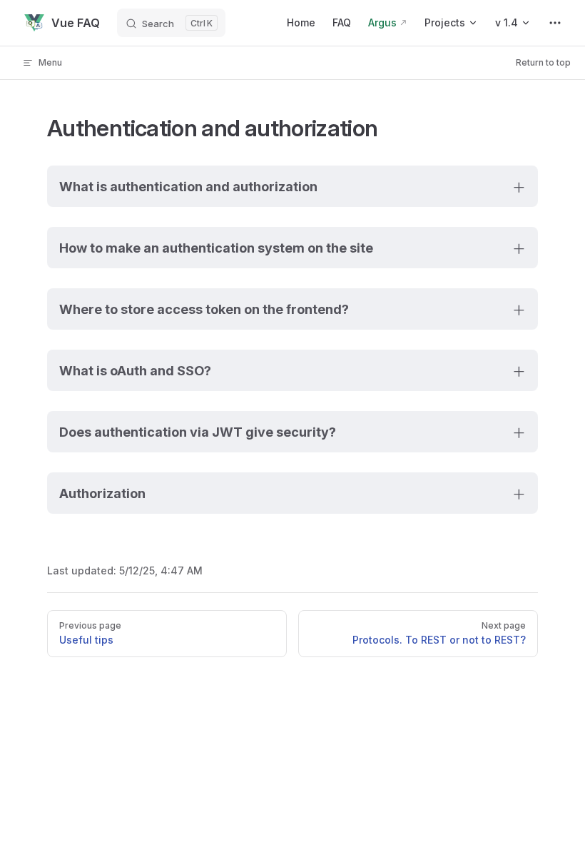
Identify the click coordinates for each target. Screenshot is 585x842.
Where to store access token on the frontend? (204, 309)
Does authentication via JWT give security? (197, 432)
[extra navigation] (555, 23)
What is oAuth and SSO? (135, 370)
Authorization (102, 493)
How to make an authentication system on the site (216, 247)
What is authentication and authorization (188, 186)
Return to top (543, 62)
